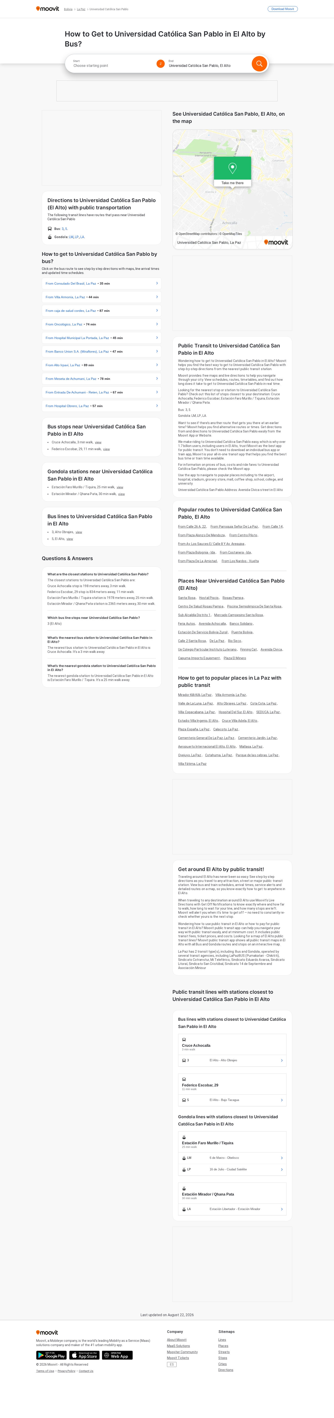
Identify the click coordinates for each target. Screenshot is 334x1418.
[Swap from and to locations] (161, 64)
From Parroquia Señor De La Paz (234, 526)
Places (223, 1346)
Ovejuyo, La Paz (189, 755)
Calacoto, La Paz (225, 729)
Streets (224, 1352)
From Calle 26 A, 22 (192, 526)
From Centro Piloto (243, 535)
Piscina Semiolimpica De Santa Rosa (254, 606)
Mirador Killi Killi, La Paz (195, 695)
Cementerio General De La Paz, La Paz (206, 738)
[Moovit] (47, 9)
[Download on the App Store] (84, 1355)
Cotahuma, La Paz (218, 755)
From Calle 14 (272, 526)
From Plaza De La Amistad (197, 561)
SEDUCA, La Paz (268, 712)
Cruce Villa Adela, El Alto (239, 720)
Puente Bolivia (242, 632)
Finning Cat (248, 649)
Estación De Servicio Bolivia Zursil (203, 632)
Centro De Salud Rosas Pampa (200, 606)
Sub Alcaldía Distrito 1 (194, 615)
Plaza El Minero (235, 658)
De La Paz (217, 641)
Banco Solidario (241, 623)
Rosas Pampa (233, 598)
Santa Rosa (186, 598)
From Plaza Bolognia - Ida (196, 552)
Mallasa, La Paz (250, 746)
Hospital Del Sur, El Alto (236, 712)
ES (172, 1364)
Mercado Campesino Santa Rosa (238, 615)
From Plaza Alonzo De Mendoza (201, 535)
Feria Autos (186, 623)
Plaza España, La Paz (193, 729)
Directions (225, 1370)
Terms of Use (45, 1371)
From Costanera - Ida (235, 552)
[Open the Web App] (117, 1355)
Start (76, 61)
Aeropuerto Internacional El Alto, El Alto (207, 746)
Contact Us (86, 1371)
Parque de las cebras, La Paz (257, 755)
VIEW (98, 442)
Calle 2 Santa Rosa (192, 641)
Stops (222, 1358)
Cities (222, 1364)
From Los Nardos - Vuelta (240, 561)
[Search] (259, 63)
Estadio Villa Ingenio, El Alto (198, 720)
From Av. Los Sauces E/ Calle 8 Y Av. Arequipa (211, 544)
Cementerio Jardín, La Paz (257, 738)
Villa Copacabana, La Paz (196, 712)
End (171, 61)
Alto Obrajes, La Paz (232, 703)
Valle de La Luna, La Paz (195, 703)
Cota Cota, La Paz (263, 703)
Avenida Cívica (271, 649)
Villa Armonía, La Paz (230, 695)
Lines (222, 1340)
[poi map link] (232, 189)
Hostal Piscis (209, 598)
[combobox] (113, 65)
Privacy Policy (66, 1371)
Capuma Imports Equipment (199, 658)
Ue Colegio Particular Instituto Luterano (207, 649)
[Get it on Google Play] (51, 1355)
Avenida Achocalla (212, 623)
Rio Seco (234, 641)
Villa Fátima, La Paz (192, 764)
